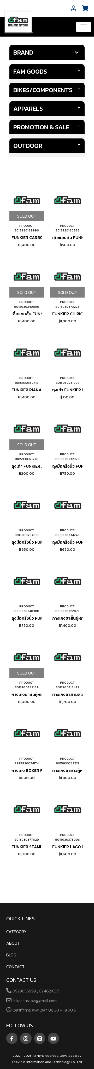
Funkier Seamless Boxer (37, 847)
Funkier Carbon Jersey (36, 237)
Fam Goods (30, 71)
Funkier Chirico (69, 314)
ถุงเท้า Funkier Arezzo (34, 466)
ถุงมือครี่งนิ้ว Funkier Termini (39, 618)
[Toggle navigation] (83, 27)
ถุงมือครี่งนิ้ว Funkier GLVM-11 (39, 542)
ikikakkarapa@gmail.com (34, 1000)
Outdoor (27, 145)
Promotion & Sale (41, 127)
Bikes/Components (42, 90)
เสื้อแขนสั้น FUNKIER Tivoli (37, 314)
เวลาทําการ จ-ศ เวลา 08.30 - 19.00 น (43, 1010)
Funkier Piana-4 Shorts (37, 390)
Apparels (28, 108)
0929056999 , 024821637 (35, 991)
